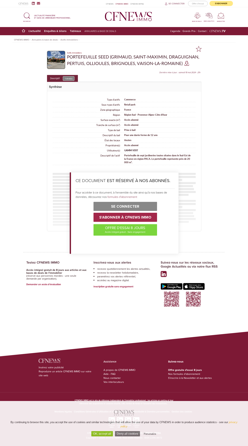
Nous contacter (112, 378)
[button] (27, 16)
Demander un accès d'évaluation (43, 284)
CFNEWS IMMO (122, 4)
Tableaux (75, 31)
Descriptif (61, 78)
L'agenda (175, 31)
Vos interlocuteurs (113, 382)
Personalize (150, 434)
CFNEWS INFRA (137, 4)
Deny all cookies (127, 433)
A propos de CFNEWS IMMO (119, 370)
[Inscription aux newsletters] (38, 3)
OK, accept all (102, 433)
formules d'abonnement (122, 197)
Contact (202, 31)
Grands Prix (189, 31)
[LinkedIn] (34, 3)
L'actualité (35, 31)
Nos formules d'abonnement (184, 374)
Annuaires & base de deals (100, 31)
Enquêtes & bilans (55, 31)
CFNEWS (109, 4)
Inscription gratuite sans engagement (113, 286)
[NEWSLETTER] (221, 15)
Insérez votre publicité (51, 367)
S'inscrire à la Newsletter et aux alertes (190, 378)
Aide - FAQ (109, 374)
